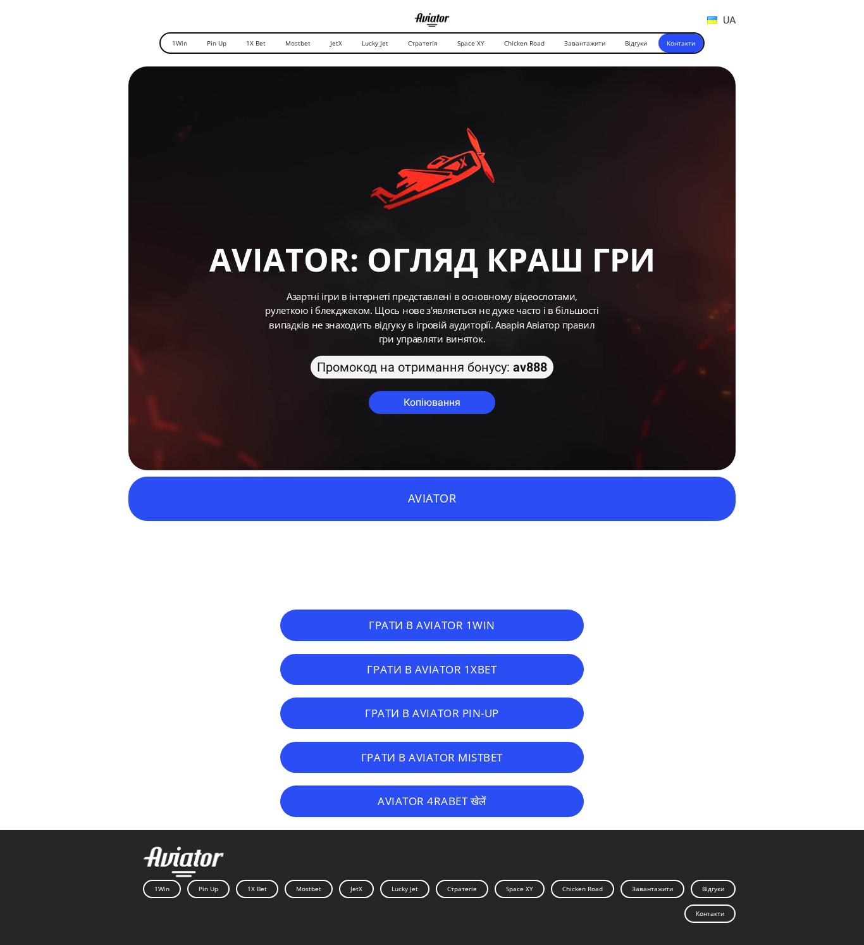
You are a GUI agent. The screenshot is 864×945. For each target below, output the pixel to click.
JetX (336, 43)
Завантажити (584, 43)
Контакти (681, 43)
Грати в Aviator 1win (432, 624)
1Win (179, 43)
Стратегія (423, 43)
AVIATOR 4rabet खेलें (432, 800)
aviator (432, 498)
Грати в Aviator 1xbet (432, 669)
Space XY (470, 43)
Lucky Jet (375, 43)
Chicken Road (524, 43)
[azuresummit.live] (432, 18)
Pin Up (216, 43)
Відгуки (636, 43)
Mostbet (298, 43)
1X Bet (256, 43)
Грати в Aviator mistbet (432, 757)
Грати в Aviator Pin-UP (432, 712)
